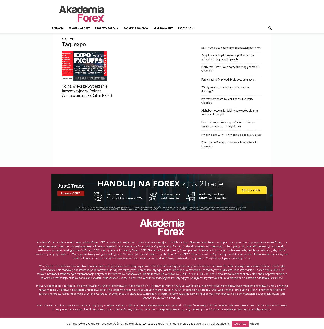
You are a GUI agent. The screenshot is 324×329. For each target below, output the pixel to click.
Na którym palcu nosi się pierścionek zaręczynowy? (231, 47)
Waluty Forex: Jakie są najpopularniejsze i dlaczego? (225, 89)
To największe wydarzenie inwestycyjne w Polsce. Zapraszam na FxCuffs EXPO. (87, 91)
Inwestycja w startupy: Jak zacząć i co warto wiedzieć (227, 100)
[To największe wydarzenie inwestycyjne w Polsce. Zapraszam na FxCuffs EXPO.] (92, 66)
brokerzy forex (105, 28)
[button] (270, 28)
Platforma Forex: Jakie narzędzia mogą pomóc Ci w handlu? (230, 69)
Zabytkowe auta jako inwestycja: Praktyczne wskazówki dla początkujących (227, 57)
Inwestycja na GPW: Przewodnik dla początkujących (231, 134)
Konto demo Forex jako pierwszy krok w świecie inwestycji (229, 144)
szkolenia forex (79, 28)
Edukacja (58, 28)
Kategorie (184, 28)
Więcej (254, 323)
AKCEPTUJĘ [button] (240, 324)
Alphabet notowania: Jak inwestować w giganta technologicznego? (229, 112)
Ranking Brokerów (136, 28)
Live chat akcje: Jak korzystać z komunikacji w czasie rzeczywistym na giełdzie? (228, 124)
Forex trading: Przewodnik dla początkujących (228, 79)
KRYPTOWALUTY (163, 28)
